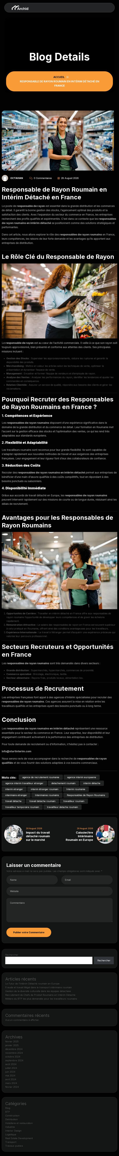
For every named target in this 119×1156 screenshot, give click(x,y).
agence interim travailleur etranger (24, 783)
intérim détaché (40, 223)
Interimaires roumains (47, 795)
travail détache (13, 801)
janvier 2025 (12, 1045)
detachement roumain (63, 783)
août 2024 (11, 1064)
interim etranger (14, 789)
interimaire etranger (16, 795)
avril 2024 (10, 1079)
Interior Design (13, 1130)
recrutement (20, 503)
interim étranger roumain (44, 789)
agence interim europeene (81, 777)
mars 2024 (11, 1083)
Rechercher (11, 954)
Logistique (10, 1134)
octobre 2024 (12, 1056)
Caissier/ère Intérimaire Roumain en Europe (79, 836)
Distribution (11, 1119)
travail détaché (37, 495)
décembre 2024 (14, 1049)
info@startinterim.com (16, 751)
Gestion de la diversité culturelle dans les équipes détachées (38, 991)
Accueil (59, 77)
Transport (10, 1142)
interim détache (91, 783)
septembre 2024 (14, 1060)
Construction (12, 1115)
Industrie (10, 1126)
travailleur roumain (73, 801)
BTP (7, 1111)
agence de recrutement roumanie (40, 777)
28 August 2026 (69, 178)
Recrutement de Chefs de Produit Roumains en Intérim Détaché (40, 994)
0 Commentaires (42, 178)
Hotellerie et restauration (19, 1123)
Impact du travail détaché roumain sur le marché (38, 836)
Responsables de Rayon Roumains (86, 795)
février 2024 (12, 1086)
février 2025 (12, 1041)
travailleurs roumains (19, 449)
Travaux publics (14, 1145)
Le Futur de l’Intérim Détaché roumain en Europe (32, 983)
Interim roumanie (75, 789)
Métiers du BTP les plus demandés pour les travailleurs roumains (41, 998)
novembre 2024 (14, 1052)
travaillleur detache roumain (62, 807)
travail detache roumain (42, 801)
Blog (7, 1108)
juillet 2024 (11, 1068)
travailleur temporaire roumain (22, 807)
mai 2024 (10, 1075)
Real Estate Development (19, 1138)
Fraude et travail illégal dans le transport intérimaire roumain (38, 987)
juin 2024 (10, 1071)
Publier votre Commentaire (28, 932)
